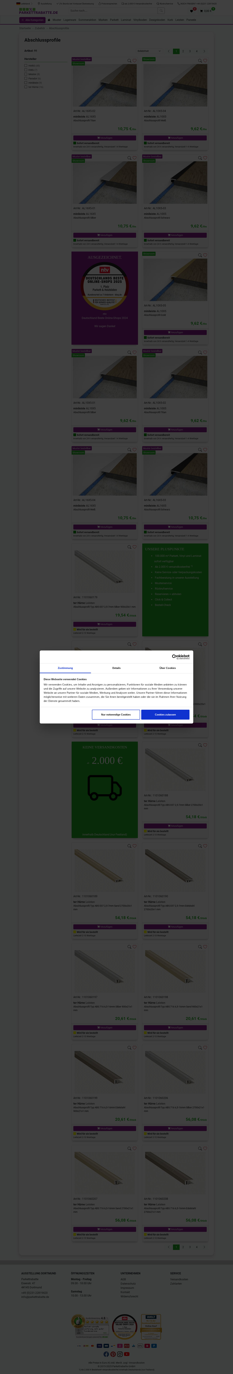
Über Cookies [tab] (167, 668)
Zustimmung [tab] (65, 668)
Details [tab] (116, 668)
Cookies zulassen (165, 714)
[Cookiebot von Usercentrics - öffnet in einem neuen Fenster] (175, 657)
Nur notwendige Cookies (116, 714)
